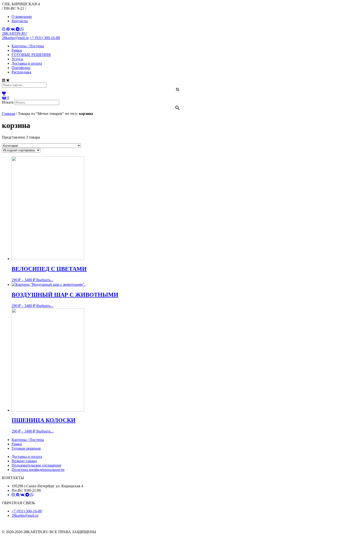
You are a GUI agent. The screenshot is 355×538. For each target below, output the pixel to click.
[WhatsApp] (22, 29)
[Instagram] (4, 29)
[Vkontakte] (13, 29)
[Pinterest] (8, 29)
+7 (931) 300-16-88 (45, 38)
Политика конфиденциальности (38, 470)
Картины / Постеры (28, 46)
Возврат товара (24, 461)
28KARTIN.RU (14, 33)
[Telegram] (18, 29)
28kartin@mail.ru (15, 38)
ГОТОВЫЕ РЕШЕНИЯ (31, 55)
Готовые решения (26, 448)
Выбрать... (44, 280)
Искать (8, 102)
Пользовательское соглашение (36, 465)
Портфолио (21, 68)
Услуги (17, 59)
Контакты (20, 21)
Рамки (17, 50)
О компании (22, 16)
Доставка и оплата (27, 63)
